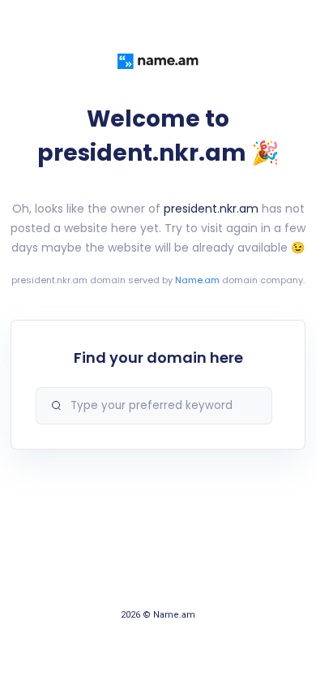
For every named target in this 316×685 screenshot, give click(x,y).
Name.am (197, 280)
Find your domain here (158, 357)
